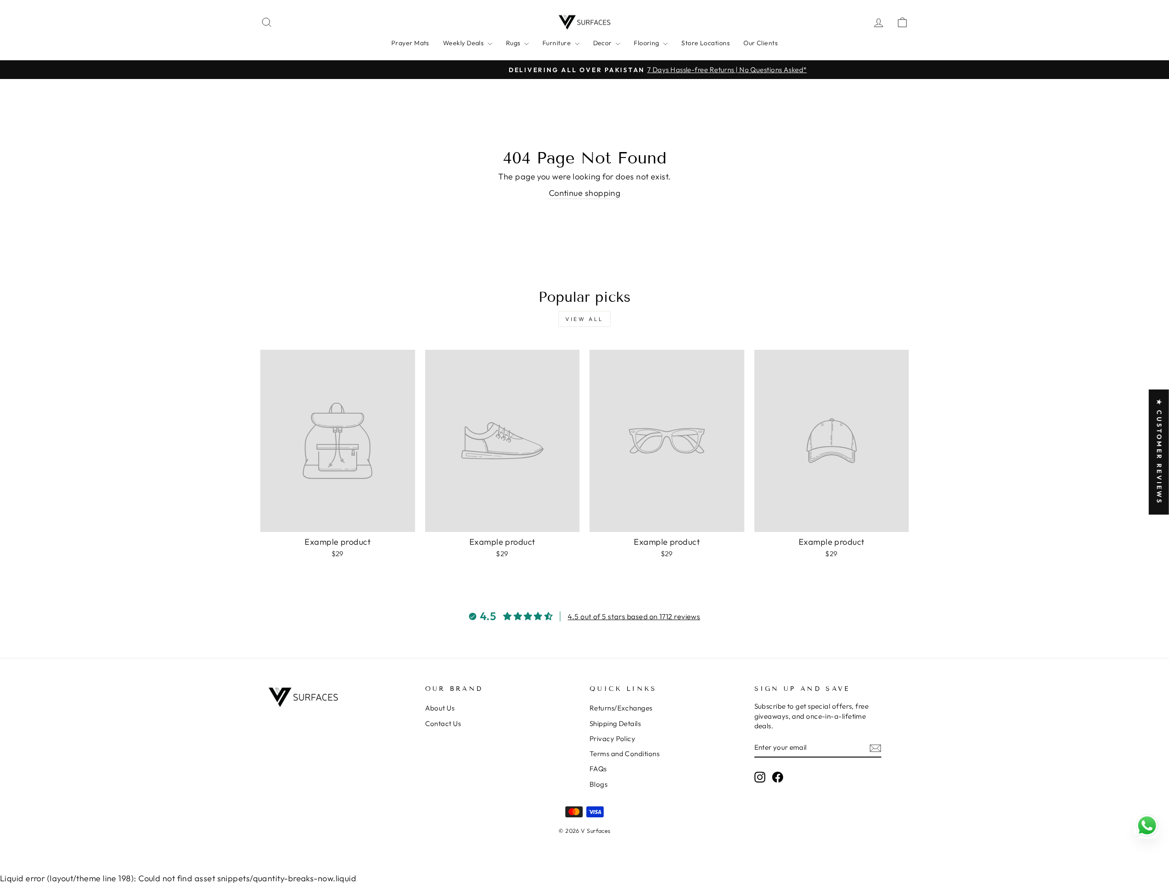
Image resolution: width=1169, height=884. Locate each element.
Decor (603, 43)
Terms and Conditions (624, 753)
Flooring (647, 43)
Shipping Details (615, 723)
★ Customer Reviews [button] (1159, 452)
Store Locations (705, 43)
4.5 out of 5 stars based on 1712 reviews (634, 616)
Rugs (514, 43)
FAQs (598, 768)
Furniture (557, 43)
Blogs (598, 784)
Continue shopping (585, 193)
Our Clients (760, 43)
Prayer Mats (410, 43)
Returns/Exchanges (621, 708)
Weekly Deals (464, 43)
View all (584, 319)
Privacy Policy (612, 738)
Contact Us (443, 723)
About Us (440, 708)
